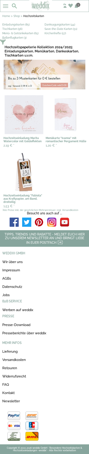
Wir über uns (12, 262)
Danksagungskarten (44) (59, 24)
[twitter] (26, 222)
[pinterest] (39, 222)
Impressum (11, 270)
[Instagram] (52, 222)
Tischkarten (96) (12, 29)
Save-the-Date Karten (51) (60, 29)
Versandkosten (14, 360)
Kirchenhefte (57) (55, 33)
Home (6, 16)
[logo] (44, 9)
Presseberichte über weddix (24, 333)
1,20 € (51, 145)
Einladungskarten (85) (16, 24)
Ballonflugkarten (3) (14, 37)
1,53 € (9, 206)
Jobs (6, 295)
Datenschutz (12, 287)
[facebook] (14, 222)
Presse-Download (16, 325)
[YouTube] (64, 222)
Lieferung (10, 351)
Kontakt (8, 393)
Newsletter (11, 401)
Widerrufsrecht (14, 376)
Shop (16, 16)
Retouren (9, 368)
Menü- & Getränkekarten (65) (20, 33)
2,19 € (8, 145)
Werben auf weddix (17, 310)
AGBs (6, 278)
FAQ (5, 385)
